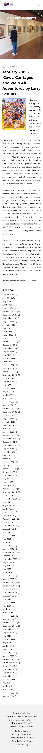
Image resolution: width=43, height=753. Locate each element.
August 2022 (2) (9, 418)
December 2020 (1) (11, 468)
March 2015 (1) (9, 649)
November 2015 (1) (11, 625)
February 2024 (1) (10, 365)
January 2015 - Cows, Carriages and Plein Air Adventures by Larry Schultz (21, 83)
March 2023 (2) (9, 398)
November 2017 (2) (11, 552)
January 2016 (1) (10, 619)
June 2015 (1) (8, 639)
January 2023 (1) (10, 405)
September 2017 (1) (11, 559)
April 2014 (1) (8, 686)
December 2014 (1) (11, 659)
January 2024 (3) (10, 368)
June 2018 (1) (8, 535)
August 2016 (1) (9, 595)
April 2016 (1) (8, 609)
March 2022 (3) (9, 428)
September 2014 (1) (11, 669)
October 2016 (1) (10, 589)
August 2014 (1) (9, 672)
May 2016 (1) (8, 605)
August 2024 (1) (9, 351)
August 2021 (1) (9, 448)
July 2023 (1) (8, 385)
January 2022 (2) (10, 431)
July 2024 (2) (8, 355)
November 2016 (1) (11, 585)
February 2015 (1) (10, 652)
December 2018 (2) (11, 518)
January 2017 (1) (10, 579)
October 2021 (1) (10, 441)
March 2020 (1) (9, 482)
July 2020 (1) (8, 478)
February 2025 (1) (10, 338)
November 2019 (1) (11, 492)
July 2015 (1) (8, 635)
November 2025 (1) (11, 314)
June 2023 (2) (8, 388)
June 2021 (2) (8, 452)
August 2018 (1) (9, 528)
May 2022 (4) (8, 425)
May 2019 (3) (8, 505)
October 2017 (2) (10, 555)
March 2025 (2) (9, 334)
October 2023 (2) (10, 378)
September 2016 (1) (11, 592)
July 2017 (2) (8, 565)
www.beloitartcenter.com (21, 726)
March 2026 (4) (9, 308)
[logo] (8, 5)
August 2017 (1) (9, 562)
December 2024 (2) (11, 341)
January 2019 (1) (10, 515)
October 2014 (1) (10, 666)
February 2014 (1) (10, 692)
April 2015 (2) (8, 646)
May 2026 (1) (8, 301)
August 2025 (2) (9, 321)
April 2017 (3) (8, 572)
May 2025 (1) (8, 328)
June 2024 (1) (8, 358)
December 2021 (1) (11, 435)
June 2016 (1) (8, 602)
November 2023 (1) (11, 375)
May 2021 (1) (8, 455)
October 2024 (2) (10, 344)
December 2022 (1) (11, 408)
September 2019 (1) (11, 498)
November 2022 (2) (11, 411)
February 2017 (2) (10, 575)
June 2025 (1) (8, 324)
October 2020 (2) (10, 472)
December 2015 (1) (11, 622)
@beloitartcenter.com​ (25, 719)
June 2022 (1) (8, 421)
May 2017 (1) (8, 569)
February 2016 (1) (10, 615)
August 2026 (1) (9, 294)
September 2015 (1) (11, 629)
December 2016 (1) (11, 582)
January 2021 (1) (10, 465)
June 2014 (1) (8, 679)
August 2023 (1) (9, 381)
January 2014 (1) (10, 696)
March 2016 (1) (9, 612)
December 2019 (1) (11, 488)
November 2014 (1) (11, 662)
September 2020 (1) (11, 475)
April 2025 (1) (8, 331)
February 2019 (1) (10, 512)
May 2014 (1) (8, 682)
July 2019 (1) (8, 502)
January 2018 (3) (10, 549)
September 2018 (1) (11, 525)
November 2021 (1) (11, 438)
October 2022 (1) (10, 415)
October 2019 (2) (10, 495)
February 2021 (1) (10, 462)
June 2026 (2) (8, 298)
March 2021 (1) (9, 458)
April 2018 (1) (8, 542)
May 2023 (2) (8, 391)
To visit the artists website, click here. (19, 280)
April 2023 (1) (8, 395)
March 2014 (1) (9, 689)
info (14, 719)
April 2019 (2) (8, 508)
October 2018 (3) (10, 522)
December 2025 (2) (11, 311)
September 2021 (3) (11, 445)
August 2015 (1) (9, 632)
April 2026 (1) (8, 304)
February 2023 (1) (10, 401)
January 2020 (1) (10, 485)
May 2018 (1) (8, 538)
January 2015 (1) (10, 656)
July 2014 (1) (8, 676)
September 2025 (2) (11, 318)
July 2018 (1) (8, 532)
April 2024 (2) (8, 361)
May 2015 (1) (8, 642)
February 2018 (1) (10, 545)
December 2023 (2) (11, 371)
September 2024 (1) (11, 348)
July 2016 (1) (8, 599)
